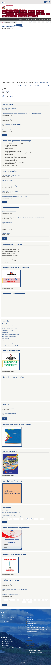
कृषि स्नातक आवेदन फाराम (6, 513)
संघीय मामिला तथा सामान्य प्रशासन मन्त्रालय (9, 328)
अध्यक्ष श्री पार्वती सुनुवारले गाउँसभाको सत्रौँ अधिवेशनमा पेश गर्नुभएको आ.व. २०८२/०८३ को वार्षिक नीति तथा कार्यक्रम (21, 113)
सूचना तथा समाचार (6, 615)
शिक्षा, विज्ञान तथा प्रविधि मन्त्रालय (7, 330)
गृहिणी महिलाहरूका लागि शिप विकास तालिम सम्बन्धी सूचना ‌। (12, 124)
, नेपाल (8, 323)
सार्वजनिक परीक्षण (5, 645)
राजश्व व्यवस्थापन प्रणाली (32, 623)
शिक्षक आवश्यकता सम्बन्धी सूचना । (8, 129)
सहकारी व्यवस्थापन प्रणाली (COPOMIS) (35, 627)
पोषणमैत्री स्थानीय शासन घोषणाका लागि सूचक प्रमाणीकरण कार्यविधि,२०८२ (14, 589)
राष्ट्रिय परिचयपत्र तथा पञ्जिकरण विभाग (9, 336)
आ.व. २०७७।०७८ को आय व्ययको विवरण (9, 413)
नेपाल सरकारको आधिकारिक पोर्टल (7, 326)
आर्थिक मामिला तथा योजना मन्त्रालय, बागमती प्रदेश (10, 334)
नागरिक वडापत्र (39, 11)
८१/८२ (3, 95)
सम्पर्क (48, 13)
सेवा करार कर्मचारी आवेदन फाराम (7, 510)
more (14, 24)
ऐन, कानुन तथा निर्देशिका (7, 619)
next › (36, 518)
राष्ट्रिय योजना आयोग (5, 338)
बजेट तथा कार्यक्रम (5, 91)
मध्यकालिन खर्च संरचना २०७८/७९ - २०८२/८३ (10, 191)
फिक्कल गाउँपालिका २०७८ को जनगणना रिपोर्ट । (12, 647)
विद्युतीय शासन (9, 13)
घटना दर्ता (29, 615)
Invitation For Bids (6, 233)
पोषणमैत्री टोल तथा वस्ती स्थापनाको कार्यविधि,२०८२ (11, 594)
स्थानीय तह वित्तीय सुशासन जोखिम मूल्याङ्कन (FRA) (11, 345)
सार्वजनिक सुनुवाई (5, 643)
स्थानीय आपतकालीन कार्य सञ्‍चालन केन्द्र (9, 16)
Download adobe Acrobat (39, 82)
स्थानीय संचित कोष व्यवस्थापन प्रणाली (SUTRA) (37, 629)
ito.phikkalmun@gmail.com (35, 650)
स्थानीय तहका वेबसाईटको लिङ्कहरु (8, 340)
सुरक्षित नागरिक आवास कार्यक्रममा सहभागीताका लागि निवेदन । (12, 516)
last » (42, 518)
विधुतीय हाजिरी (30, 625)
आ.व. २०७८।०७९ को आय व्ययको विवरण (9, 408)
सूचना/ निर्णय (24, 13)
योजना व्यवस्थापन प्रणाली (32, 631)
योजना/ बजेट (30, 11)
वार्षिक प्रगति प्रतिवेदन (6, 639)
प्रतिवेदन (17, 13)
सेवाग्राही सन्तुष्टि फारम (22, 16)
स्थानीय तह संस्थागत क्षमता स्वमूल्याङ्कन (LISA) (10, 343)
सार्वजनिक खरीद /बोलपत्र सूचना (8, 617)
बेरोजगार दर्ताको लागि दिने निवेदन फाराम (8, 515)
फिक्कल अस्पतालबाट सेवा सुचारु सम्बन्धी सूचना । (10, 185)
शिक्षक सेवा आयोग (5, 332)
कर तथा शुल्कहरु (5, 621)
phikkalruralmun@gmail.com (35, 652)
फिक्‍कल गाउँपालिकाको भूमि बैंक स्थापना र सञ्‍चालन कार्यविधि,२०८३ (13, 584)
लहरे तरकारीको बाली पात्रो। (7, 119)
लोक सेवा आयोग (4, 323)
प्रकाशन (38, 13)
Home (2, 22)
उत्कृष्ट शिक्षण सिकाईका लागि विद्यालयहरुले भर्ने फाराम (11, 512)
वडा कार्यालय (14, 11)
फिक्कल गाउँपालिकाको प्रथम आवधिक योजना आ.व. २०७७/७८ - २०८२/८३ (14, 196)
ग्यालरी (43, 13)
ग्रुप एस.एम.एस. (30, 621)
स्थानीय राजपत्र (23, 11)
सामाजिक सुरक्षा (30, 617)
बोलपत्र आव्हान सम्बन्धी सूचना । (7, 227)
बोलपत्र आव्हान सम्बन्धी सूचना (7, 222)
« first (14, 21)
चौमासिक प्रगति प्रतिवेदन (7, 641)
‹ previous (21, 21)
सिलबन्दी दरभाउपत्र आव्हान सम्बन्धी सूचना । (9, 211)
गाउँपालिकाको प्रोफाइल (33, 16)
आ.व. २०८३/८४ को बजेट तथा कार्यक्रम (9, 108)
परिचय (7, 11)
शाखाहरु (31, 13)
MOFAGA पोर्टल (30, 619)
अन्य (4, 135)
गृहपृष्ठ (4, 12)
